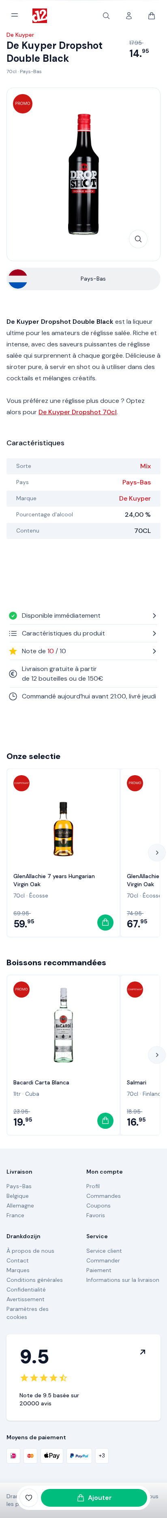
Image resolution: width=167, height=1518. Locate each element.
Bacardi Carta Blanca (41, 1082)
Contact (17, 1260)
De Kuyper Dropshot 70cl (78, 412)
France (15, 1215)
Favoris (95, 1215)
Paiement (98, 1270)
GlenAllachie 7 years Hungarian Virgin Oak (54, 880)
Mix (145, 466)
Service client (104, 1250)
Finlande (154, 1093)
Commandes (103, 1195)
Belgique (17, 1195)
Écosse (38, 895)
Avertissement (25, 1299)
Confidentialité (26, 1289)
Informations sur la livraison (122, 1279)
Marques (18, 1270)
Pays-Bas (31, 71)
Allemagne (20, 1205)
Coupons (98, 1205)
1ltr (17, 1093)
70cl (11, 71)
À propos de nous (30, 1250)
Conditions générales (34, 1279)
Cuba (32, 1093)
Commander (103, 1260)
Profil (93, 1186)
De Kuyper (135, 498)
